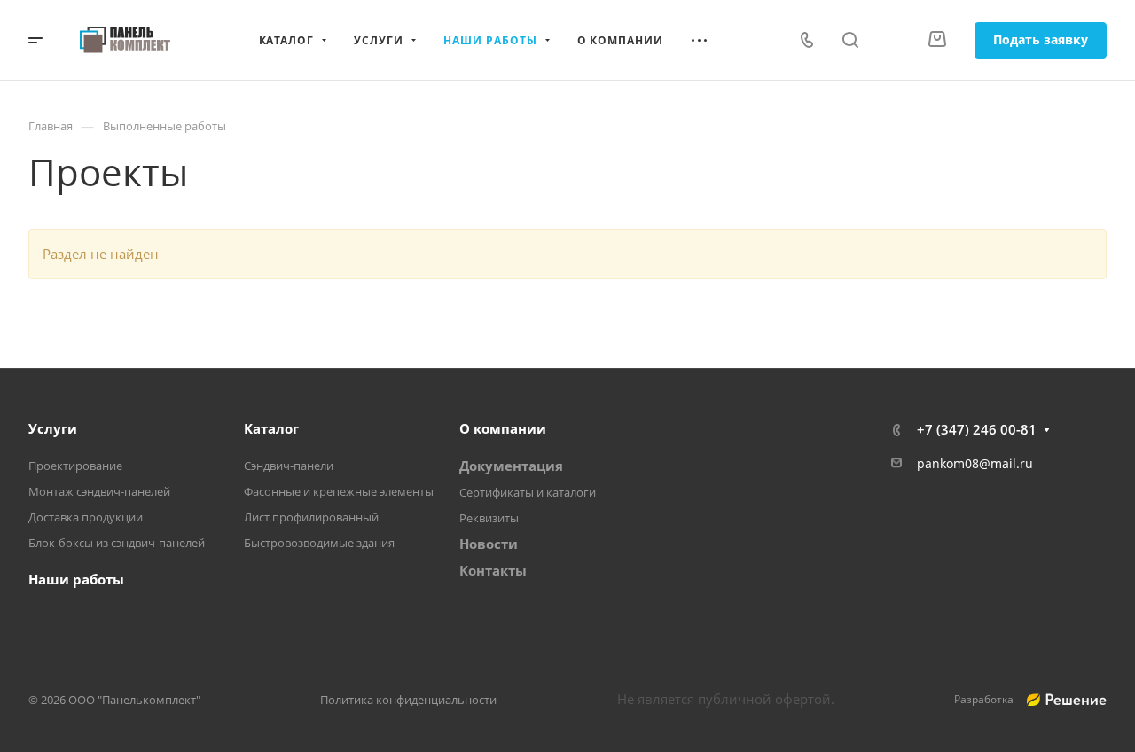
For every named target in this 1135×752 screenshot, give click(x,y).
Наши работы (76, 579)
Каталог (271, 428)
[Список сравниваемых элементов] (893, 40)
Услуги (52, 428)
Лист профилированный (311, 517)
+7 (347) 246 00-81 (977, 429)
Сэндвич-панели (288, 466)
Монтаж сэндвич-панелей (99, 491)
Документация (511, 465)
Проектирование (75, 466)
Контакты (493, 570)
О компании (502, 428)
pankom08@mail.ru (975, 463)
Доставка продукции (85, 517)
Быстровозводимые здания (319, 543)
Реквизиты (489, 518)
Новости (488, 543)
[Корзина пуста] (937, 40)
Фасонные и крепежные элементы (339, 491)
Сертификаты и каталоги (527, 492)
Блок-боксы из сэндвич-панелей (116, 543)
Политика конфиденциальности (408, 700)
